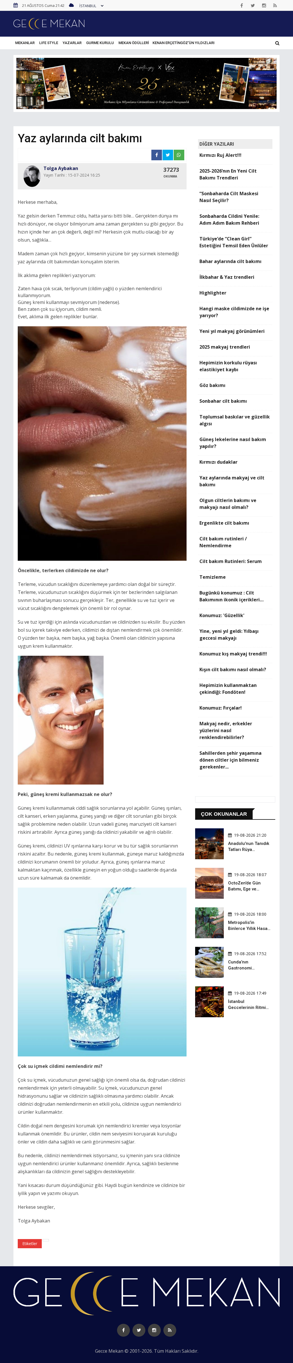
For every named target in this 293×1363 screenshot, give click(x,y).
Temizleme (212, 577)
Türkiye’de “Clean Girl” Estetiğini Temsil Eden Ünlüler (233, 242)
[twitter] (253, 5)
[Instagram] (264, 5)
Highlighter (212, 293)
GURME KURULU (100, 43)
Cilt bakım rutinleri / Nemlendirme (223, 542)
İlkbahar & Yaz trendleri (226, 277)
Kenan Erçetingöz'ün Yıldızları (184, 43)
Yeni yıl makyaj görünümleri (232, 331)
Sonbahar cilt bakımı (223, 401)
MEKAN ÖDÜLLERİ (133, 43)
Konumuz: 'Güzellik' (221, 615)
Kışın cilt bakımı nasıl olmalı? (232, 669)
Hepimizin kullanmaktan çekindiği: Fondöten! (228, 688)
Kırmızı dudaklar (218, 462)
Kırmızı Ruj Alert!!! (220, 155)
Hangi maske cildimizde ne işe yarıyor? (234, 312)
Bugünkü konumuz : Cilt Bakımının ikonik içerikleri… (231, 596)
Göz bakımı (212, 385)
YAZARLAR (72, 43)
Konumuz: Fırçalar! (220, 708)
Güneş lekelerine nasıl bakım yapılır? (232, 442)
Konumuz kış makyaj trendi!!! (233, 654)
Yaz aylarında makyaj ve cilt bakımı (231, 481)
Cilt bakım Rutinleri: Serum (230, 561)
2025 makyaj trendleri (224, 347)
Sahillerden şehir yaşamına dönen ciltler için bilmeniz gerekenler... (230, 760)
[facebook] (241, 5)
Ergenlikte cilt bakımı (224, 523)
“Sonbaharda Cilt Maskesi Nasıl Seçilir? (228, 197)
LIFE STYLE (48, 43)
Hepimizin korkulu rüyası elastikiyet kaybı (228, 366)
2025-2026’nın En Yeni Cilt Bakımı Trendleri (228, 174)
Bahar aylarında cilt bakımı (230, 261)
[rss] (275, 5)
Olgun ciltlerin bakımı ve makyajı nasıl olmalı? (227, 503)
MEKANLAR (25, 43)
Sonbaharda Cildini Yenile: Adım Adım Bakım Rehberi (229, 219)
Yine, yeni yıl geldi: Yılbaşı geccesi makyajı (229, 634)
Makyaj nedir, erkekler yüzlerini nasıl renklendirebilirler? (225, 730)
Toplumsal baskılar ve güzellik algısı (234, 420)
